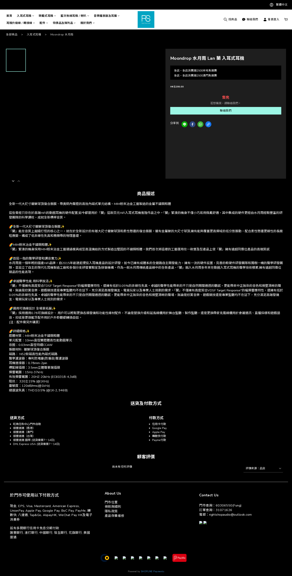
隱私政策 (111, 511)
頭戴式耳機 (46, 16)
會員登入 (273, 19)
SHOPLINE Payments (152, 571)
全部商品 (11, 34)
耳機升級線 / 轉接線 (19, 23)
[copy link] (208, 124)
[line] (185, 124)
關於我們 (86, 23)
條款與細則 (113, 506)
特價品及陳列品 (63, 23)
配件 (42, 23)
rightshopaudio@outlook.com (230, 514)
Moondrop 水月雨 (61, 34)
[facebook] (192, 124)
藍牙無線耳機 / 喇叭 (73, 16)
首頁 (9, 16)
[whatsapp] (200, 124)
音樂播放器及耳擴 (105, 16)
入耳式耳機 (24, 16)
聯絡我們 (225, 111)
